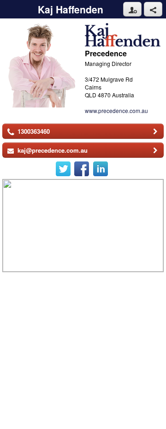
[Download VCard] (132, 9)
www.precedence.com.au (116, 110)
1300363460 (34, 131)
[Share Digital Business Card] (153, 9)
